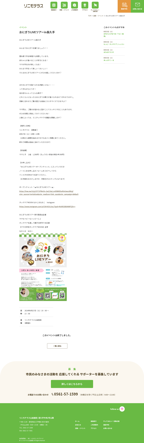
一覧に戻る (57, 346)
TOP (89, 16)
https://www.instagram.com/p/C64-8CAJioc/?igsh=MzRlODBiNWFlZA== (47, 206)
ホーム (77, 421)
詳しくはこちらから (72, 384)
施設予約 (106, 425)
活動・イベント (98, 16)
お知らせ (78, 425)
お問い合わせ (107, 428)
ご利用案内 (94, 425)
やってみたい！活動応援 (111, 421)
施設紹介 (94, 421)
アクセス (93, 428)
